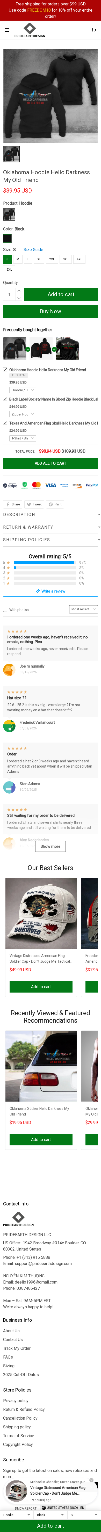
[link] (16, 1491)
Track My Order (17, 1348)
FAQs (8, 1357)
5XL (9, 269)
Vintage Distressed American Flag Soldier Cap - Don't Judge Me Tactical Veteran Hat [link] (57, 1493)
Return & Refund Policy (24, 1409)
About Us (11, 1330)
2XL (52, 259)
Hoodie (25, 203)
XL (39, 259)
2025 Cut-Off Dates (21, 1374)
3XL (65, 259)
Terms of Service (18, 1435)
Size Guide (33, 249)
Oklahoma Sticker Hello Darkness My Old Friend (39, 1111)
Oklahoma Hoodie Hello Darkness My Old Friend (47, 370)
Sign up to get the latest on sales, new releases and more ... (50, 1473)
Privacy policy (15, 1400)
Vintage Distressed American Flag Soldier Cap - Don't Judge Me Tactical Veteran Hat (40, 959)
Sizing (9, 1365)
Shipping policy (17, 1427)
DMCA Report (26, 1508)
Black (19, 229)
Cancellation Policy (20, 1418)
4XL (79, 259)
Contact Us (13, 1339)
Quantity (10, 282)
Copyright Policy (18, 1444)
